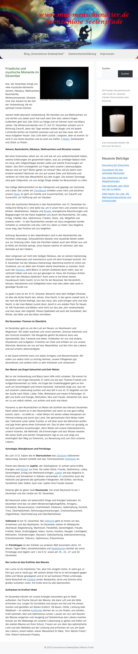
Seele (16, 194)
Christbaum (40, 190)
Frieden (65, 139)
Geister (24, 469)
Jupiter (58, 472)
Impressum (107, 53)
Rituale (47, 211)
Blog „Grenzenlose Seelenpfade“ (44, 53)
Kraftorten (36, 610)
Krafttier (31, 579)
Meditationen (58, 548)
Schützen (62, 455)
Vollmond (49, 521)
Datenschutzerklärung (82, 53)
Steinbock (70, 459)
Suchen (106, 68)
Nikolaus (20, 269)
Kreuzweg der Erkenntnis (115, 165)
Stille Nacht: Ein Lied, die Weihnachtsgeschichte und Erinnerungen (116, 197)
